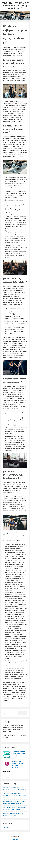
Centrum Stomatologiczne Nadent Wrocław (19, 773)
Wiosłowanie (6, 827)
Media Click (15, 839)
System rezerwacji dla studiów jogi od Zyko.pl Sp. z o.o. (18, 753)
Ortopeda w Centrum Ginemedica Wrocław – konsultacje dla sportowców (18, 764)
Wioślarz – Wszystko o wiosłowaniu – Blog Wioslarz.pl (15, 5)
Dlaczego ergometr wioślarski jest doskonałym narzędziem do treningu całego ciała (14, 795)
